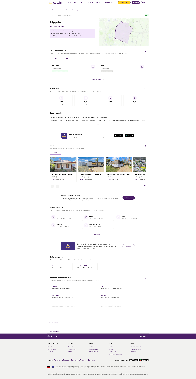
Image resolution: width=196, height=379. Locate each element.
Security (111, 349)
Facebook (75, 360)
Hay (77, 9)
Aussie (57, 9)
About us (70, 346)
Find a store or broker (135, 349)
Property (63, 9)
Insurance (50, 351)
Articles (70, 351)
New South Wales (70, 9)
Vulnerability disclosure (115, 354)
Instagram (92, 360)
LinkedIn (66, 360)
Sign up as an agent (94, 351)
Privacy (111, 346)
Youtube (83, 360)
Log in (53, 179)
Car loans (49, 346)
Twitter (58, 360)
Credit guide (112, 351)
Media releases (72, 349)
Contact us (133, 351)
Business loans (51, 349)
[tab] (55, 58)
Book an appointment (135, 346)
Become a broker (93, 349)
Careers (91, 346)
